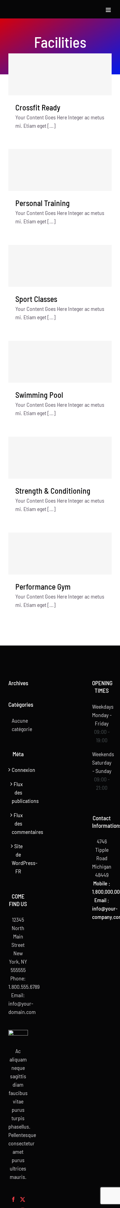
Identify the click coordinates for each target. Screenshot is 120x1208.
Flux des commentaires (18, 823)
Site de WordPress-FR (18, 858)
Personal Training (42, 203)
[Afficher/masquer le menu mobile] (109, 10)
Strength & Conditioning (52, 490)
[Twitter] (22, 1199)
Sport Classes (36, 299)
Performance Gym (43, 586)
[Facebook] (13, 1199)
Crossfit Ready (37, 107)
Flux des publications (18, 792)
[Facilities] (60, 74)
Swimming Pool (39, 394)
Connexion (18, 769)
